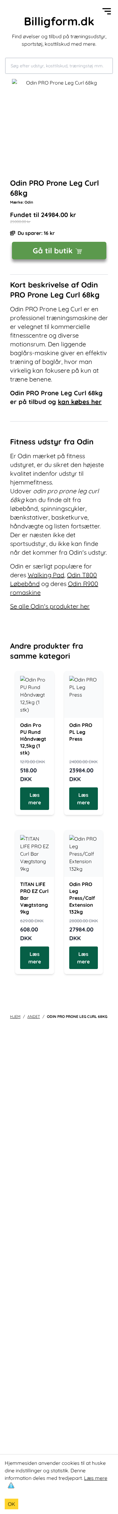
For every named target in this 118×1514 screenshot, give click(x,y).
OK (11, 1504)
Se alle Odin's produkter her (50, 606)
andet (33, 1016)
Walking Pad (46, 575)
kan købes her (80, 402)
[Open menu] (106, 11)
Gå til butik (53, 250)
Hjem (15, 1016)
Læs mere (95, 1478)
